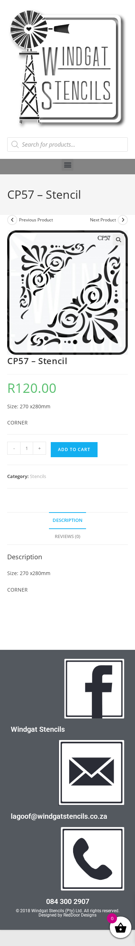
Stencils (38, 476)
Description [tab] (67, 520)
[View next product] (123, 220)
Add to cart (74, 449)
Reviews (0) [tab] (67, 536)
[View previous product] (12, 220)
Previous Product (36, 220)
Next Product (103, 220)
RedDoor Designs (79, 915)
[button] (67, 165)
